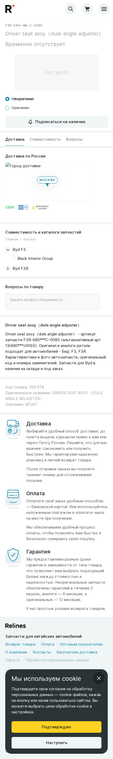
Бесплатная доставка (76, 652)
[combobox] (70, 9)
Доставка (14, 139)
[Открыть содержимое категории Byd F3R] (8, 268)
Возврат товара (20, 644)
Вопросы (74, 139)
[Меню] (104, 9)
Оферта (12, 659)
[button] (47, 181)
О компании (16, 652)
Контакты (42, 652)
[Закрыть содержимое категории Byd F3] (8, 249)
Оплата (47, 644)
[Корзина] (87, 9)
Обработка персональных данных (57, 659)
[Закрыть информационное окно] (99, 678)
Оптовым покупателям (81, 644)
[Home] (10, 9)
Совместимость (45, 139)
